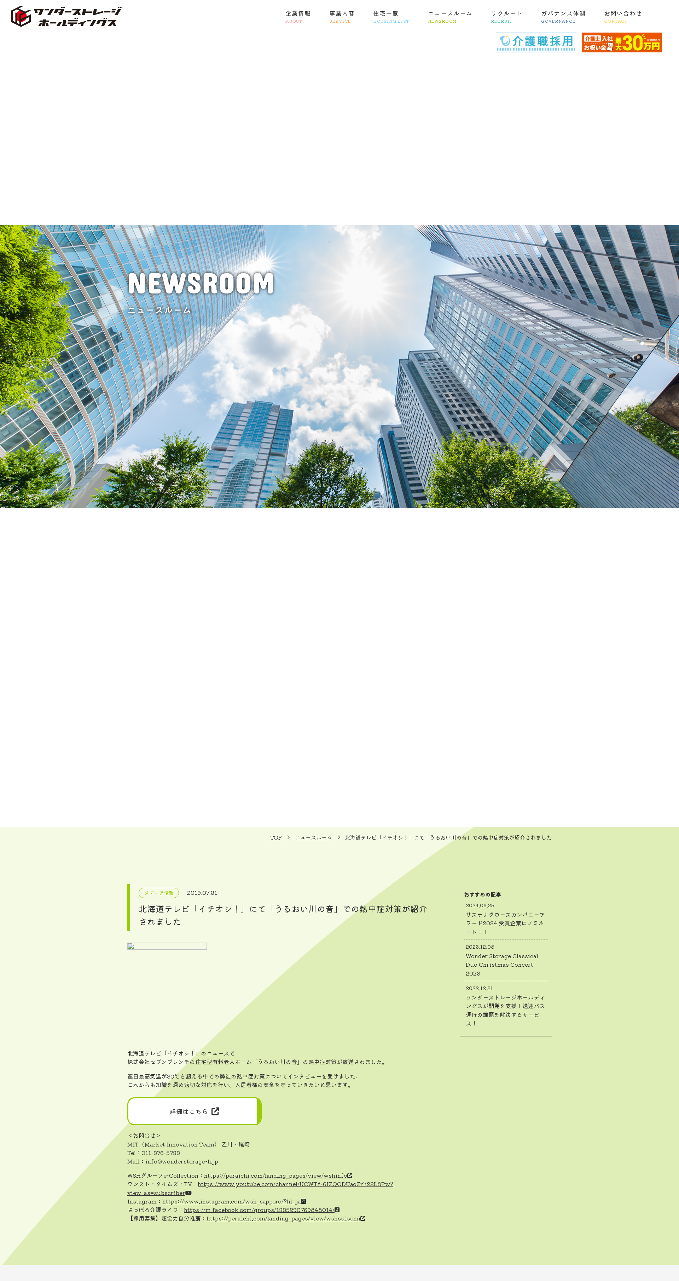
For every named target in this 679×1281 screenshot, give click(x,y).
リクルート (507, 16)
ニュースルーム (450, 16)
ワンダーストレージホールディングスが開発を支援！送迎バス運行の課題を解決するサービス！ (505, 1005)
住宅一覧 (391, 16)
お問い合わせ (623, 16)
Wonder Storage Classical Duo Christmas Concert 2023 (502, 960)
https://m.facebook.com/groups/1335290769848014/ (259, 1209)
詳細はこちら (189, 1111)
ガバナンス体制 (563, 16)
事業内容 (342, 16)
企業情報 (298, 16)
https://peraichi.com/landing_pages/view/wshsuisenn (283, 1218)
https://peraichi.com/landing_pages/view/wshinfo (275, 1175)
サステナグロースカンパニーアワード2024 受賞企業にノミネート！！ (505, 919)
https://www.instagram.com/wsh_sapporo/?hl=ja (231, 1201)
